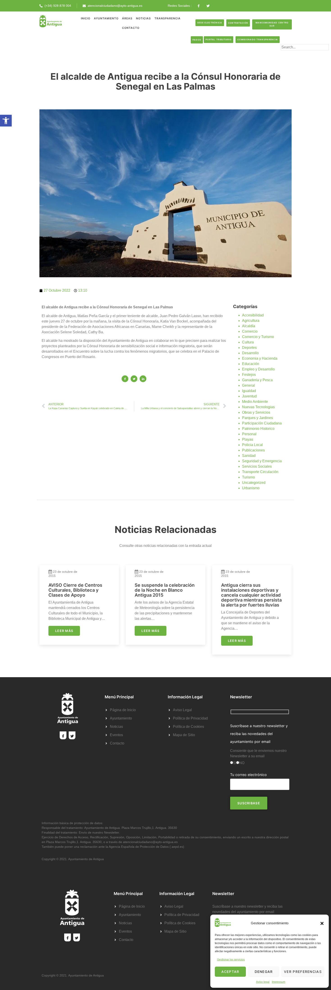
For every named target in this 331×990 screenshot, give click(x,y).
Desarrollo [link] (250, 353)
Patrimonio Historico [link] (258, 429)
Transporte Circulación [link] (260, 472)
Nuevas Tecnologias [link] (258, 407)
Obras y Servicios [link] (256, 412)
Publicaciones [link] (253, 450)
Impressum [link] (278, 981)
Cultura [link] (248, 342)
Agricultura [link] (250, 320)
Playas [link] (247, 439)
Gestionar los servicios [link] (231, 959)
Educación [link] (250, 364)
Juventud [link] (249, 396)
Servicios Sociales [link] (257, 466)
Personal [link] (249, 434)
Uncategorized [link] (253, 483)
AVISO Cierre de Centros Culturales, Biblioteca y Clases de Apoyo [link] (75, 590)
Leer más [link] (64, 631)
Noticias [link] (143, 18)
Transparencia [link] (167, 18)
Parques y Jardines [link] (257, 418)
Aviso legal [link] (263, 981)
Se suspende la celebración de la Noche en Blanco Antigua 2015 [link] (165, 590)
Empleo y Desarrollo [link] (258, 369)
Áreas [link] (127, 18)
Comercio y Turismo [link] (258, 337)
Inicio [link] (85, 18)
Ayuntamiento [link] (106, 18)
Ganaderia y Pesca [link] (257, 380)
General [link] (248, 385)
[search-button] (288, 54)
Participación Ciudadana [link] (262, 423)
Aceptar (230, 972)
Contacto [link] (130, 27)
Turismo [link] (248, 477)
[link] (6, 120)
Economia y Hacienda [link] (259, 358)
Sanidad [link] (249, 456)
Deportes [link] (249, 348)
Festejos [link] (249, 375)
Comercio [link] (250, 331)
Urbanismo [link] (251, 488)
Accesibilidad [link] (253, 315)
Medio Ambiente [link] (255, 402)
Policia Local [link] (252, 445)
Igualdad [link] (249, 391)
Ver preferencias (303, 972)
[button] (322, 923)
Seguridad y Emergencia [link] (262, 461)
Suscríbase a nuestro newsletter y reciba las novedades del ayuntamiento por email (259, 734)
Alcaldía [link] (248, 326)
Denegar (264, 972)
